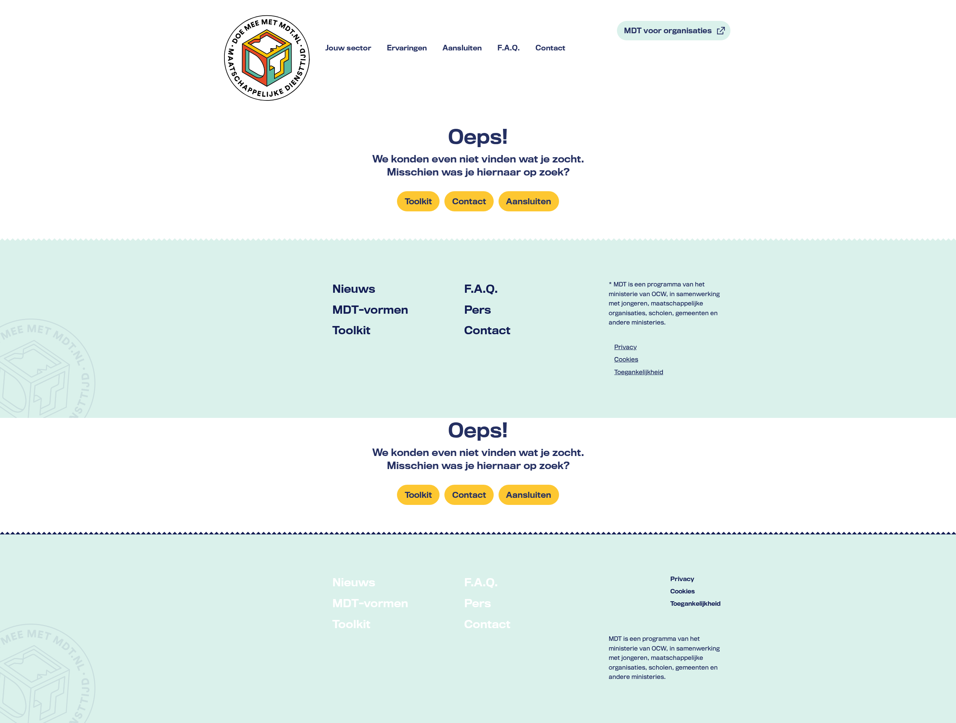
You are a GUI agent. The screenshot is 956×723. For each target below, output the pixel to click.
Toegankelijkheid (638, 372)
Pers (477, 309)
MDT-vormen (370, 309)
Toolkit (351, 330)
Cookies (626, 359)
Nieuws (353, 288)
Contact (487, 330)
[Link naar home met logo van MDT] (267, 58)
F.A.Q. (481, 288)
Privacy (625, 347)
